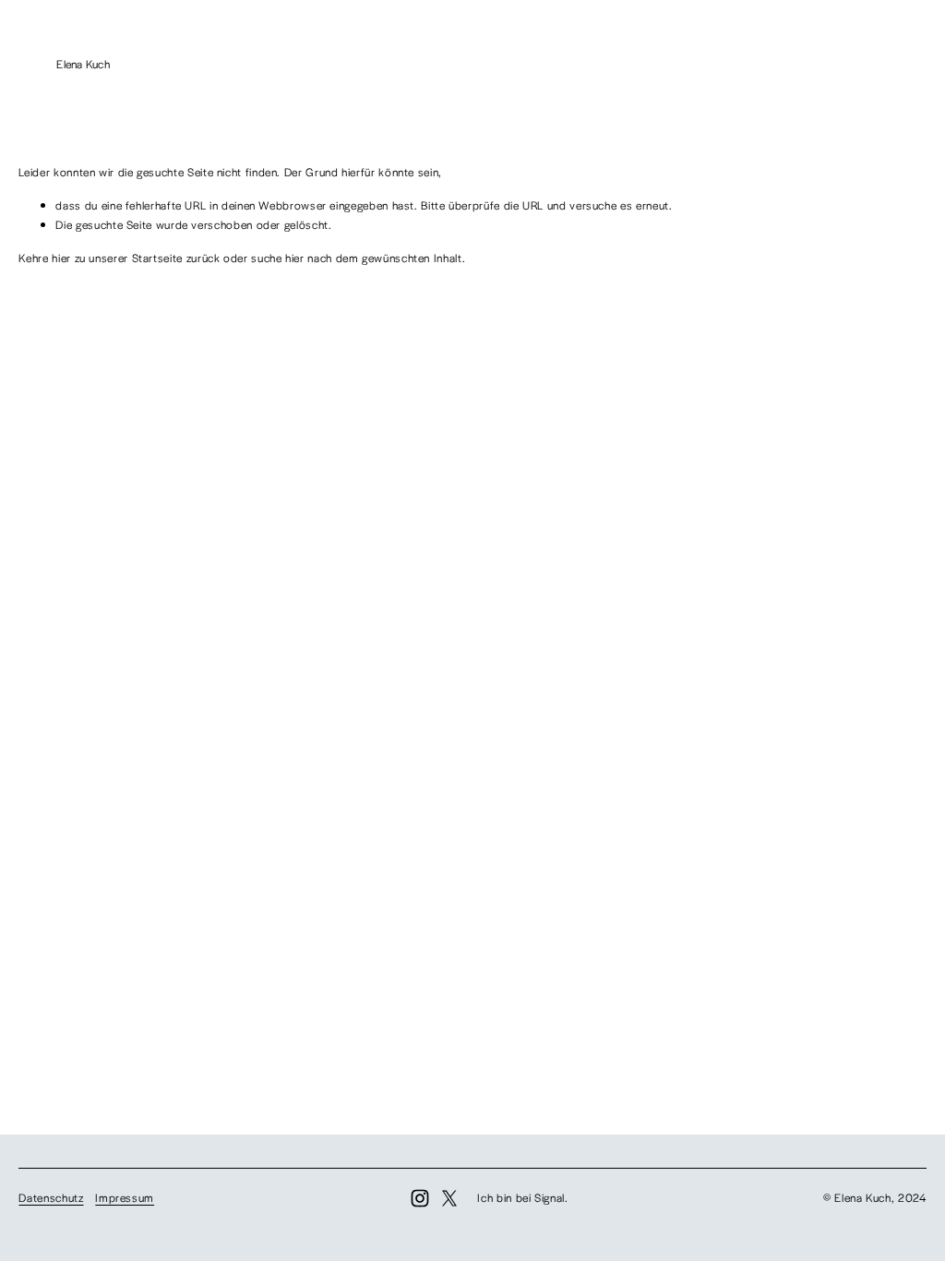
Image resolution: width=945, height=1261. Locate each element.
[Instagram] (420, 1198)
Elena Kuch (83, 63)
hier (61, 257)
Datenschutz (50, 1197)
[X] (449, 1198)
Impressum (124, 1197)
